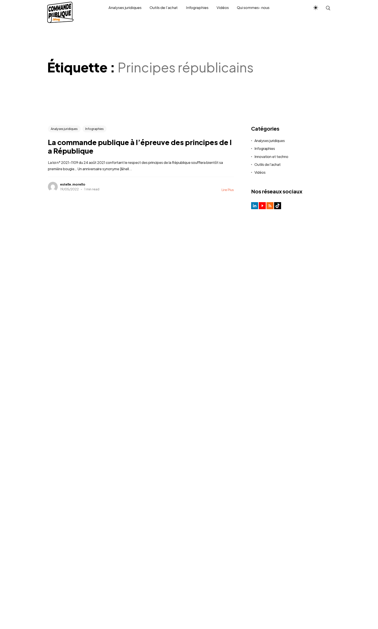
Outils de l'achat (267, 164)
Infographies (94, 129)
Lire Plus (228, 189)
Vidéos (260, 172)
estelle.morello (72, 184)
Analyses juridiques (64, 129)
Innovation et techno (271, 156)
